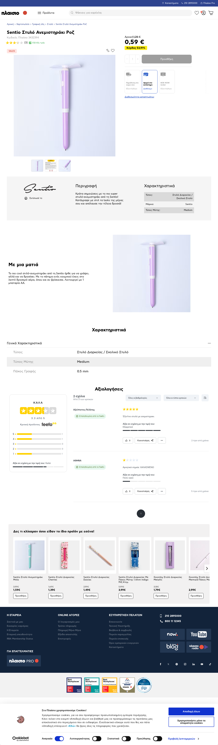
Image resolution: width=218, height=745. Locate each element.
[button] (11, 568)
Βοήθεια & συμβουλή (120, 630)
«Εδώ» (72, 726)
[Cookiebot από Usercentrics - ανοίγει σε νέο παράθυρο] (21, 738)
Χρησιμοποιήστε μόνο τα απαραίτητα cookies (191, 721)
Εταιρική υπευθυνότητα (19, 634)
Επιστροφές (64, 639)
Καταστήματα (171, 3)
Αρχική (10, 24)
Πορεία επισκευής (118, 639)
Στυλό (50, 24)
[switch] (96, 738)
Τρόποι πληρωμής (67, 626)
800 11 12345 (173, 621)
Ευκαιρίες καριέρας (17, 626)
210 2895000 (173, 616)
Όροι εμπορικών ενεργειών (124, 643)
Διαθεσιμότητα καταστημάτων (139, 97)
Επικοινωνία (115, 622)
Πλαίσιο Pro (209, 3)
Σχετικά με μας (15, 622)
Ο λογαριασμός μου (68, 622)
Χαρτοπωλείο (22, 24)
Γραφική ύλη (38, 24)
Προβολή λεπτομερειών (181, 738)
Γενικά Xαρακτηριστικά (109, 343)
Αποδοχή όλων (191, 711)
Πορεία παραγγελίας (120, 634)
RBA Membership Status (20, 639)
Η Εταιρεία (13, 630)
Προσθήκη (166, 59)
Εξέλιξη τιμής (38, 43)
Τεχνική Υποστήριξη (119, 626)
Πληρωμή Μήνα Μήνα (69, 630)
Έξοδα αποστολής (67, 634)
